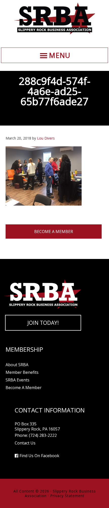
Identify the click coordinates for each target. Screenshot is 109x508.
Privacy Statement (67, 495)
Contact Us (25, 443)
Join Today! (43, 322)
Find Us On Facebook (39, 455)
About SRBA (17, 364)
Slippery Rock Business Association (54, 18)
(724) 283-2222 (43, 435)
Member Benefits (22, 372)
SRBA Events (17, 380)
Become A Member (53, 231)
